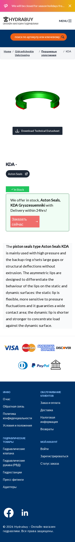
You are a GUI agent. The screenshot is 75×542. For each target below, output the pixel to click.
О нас (6, 399)
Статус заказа (49, 463)
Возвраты (47, 429)
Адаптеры (10, 487)
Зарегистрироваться (54, 456)
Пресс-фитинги (13, 479)
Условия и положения (17, 425)
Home (7, 51)
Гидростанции (12, 472)
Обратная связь (13, 406)
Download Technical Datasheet (40, 130)
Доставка (46, 410)
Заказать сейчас (19, 221)
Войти (44, 449)
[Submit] (63, 37)
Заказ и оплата (50, 402)
